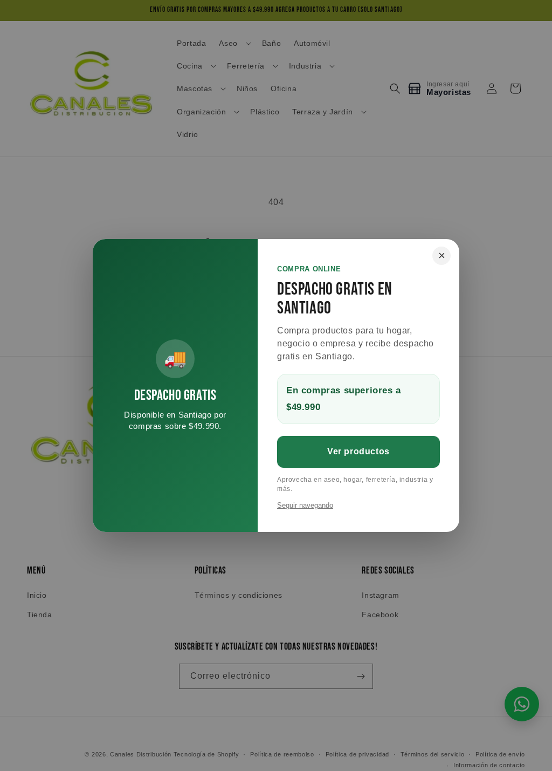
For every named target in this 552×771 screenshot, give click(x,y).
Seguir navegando (305, 505)
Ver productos (358, 451)
